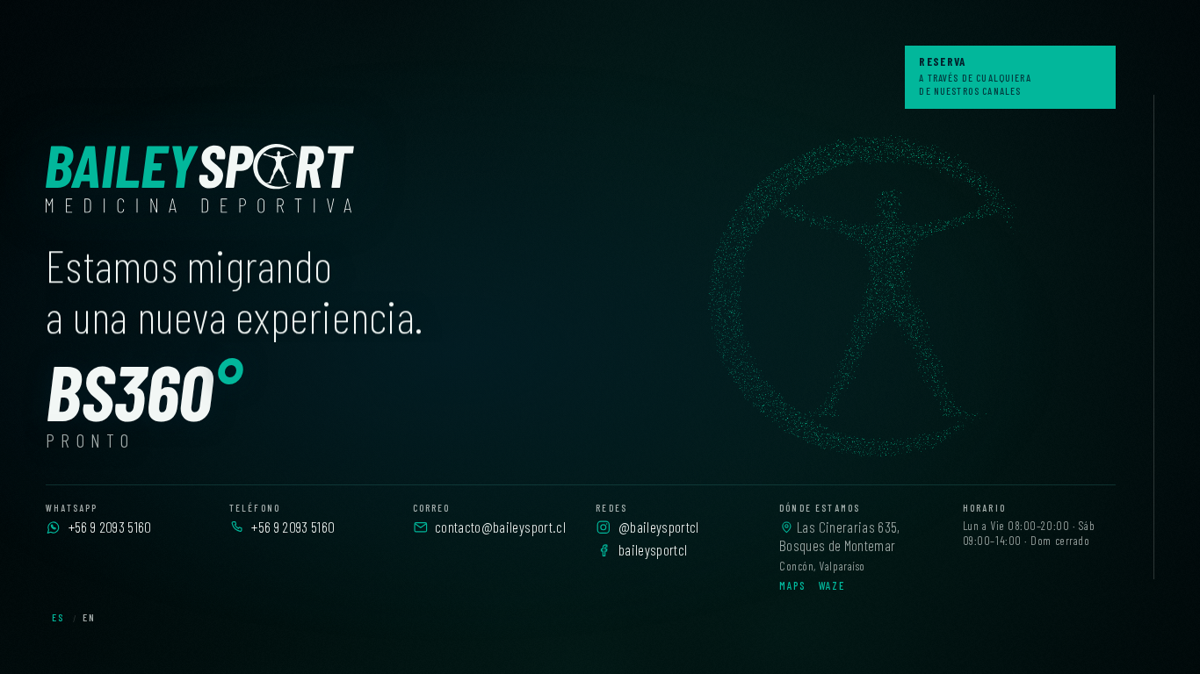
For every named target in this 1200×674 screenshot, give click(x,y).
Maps (792, 585)
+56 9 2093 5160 (110, 526)
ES (58, 617)
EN (89, 617)
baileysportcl (652, 549)
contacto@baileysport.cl (500, 526)
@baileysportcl (658, 526)
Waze (832, 585)
